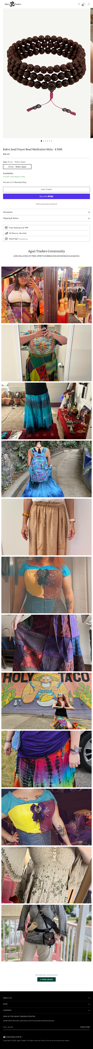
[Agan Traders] (12, 4)
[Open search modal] (79, 4)
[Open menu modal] (88, 4)
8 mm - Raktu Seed (17, 166)
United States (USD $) (13, 1037)
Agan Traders (22, 1040)
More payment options (46, 203)
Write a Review (49, 980)
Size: (14, 161)
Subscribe (85, 1027)
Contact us (23, 239)
